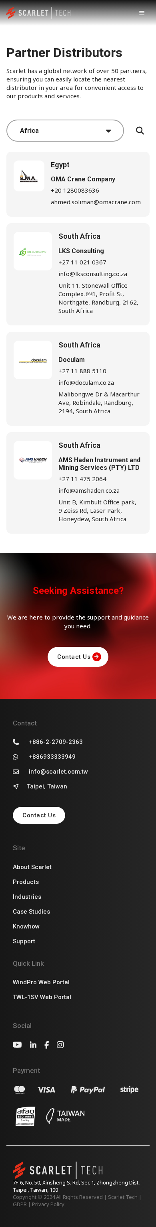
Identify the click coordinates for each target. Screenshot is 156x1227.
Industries (27, 896)
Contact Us (73, 656)
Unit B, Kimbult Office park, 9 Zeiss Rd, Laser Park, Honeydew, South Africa (97, 510)
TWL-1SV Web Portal (42, 997)
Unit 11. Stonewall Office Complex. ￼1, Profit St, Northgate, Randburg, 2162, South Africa (98, 298)
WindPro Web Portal (41, 982)
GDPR (20, 1204)
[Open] (142, 13)
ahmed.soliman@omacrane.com (96, 202)
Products (26, 882)
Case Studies (31, 911)
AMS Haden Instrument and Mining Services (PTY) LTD (99, 463)
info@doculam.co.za (86, 382)
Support (24, 941)
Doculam (71, 360)
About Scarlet (32, 867)
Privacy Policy (48, 1204)
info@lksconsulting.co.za (92, 274)
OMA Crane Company (83, 179)
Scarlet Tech (123, 1197)
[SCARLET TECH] (38, 13)
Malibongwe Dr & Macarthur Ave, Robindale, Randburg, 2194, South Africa (99, 402)
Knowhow (26, 926)
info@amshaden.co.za (89, 490)
